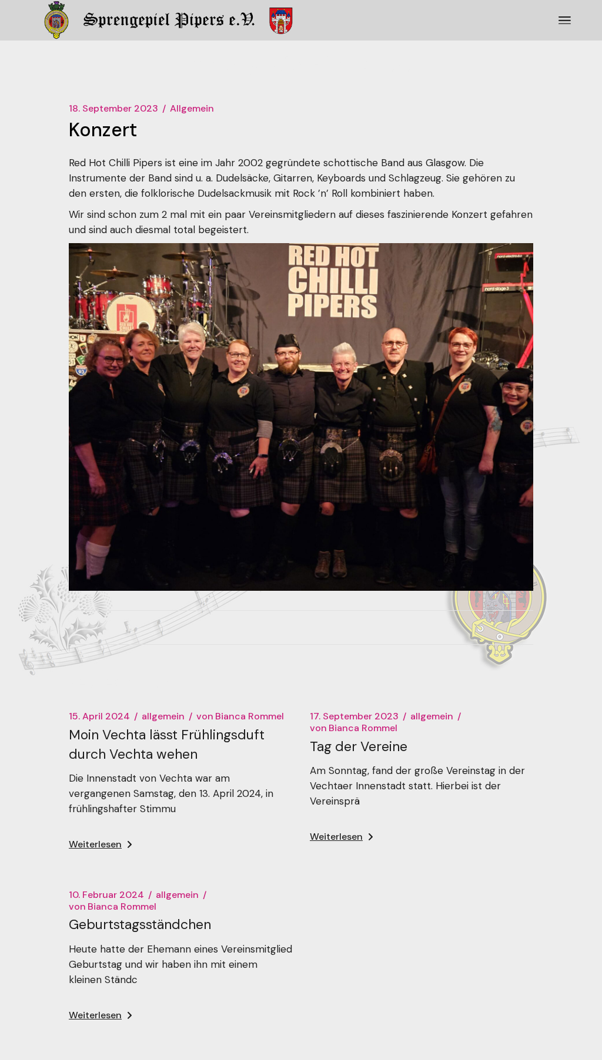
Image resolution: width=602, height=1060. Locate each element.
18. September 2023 (113, 109)
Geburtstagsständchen (140, 924)
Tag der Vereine (358, 746)
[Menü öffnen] (565, 20)
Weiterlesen (95, 844)
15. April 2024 (99, 716)
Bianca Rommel (240, 716)
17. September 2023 (354, 716)
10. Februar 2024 (106, 895)
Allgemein (192, 109)
